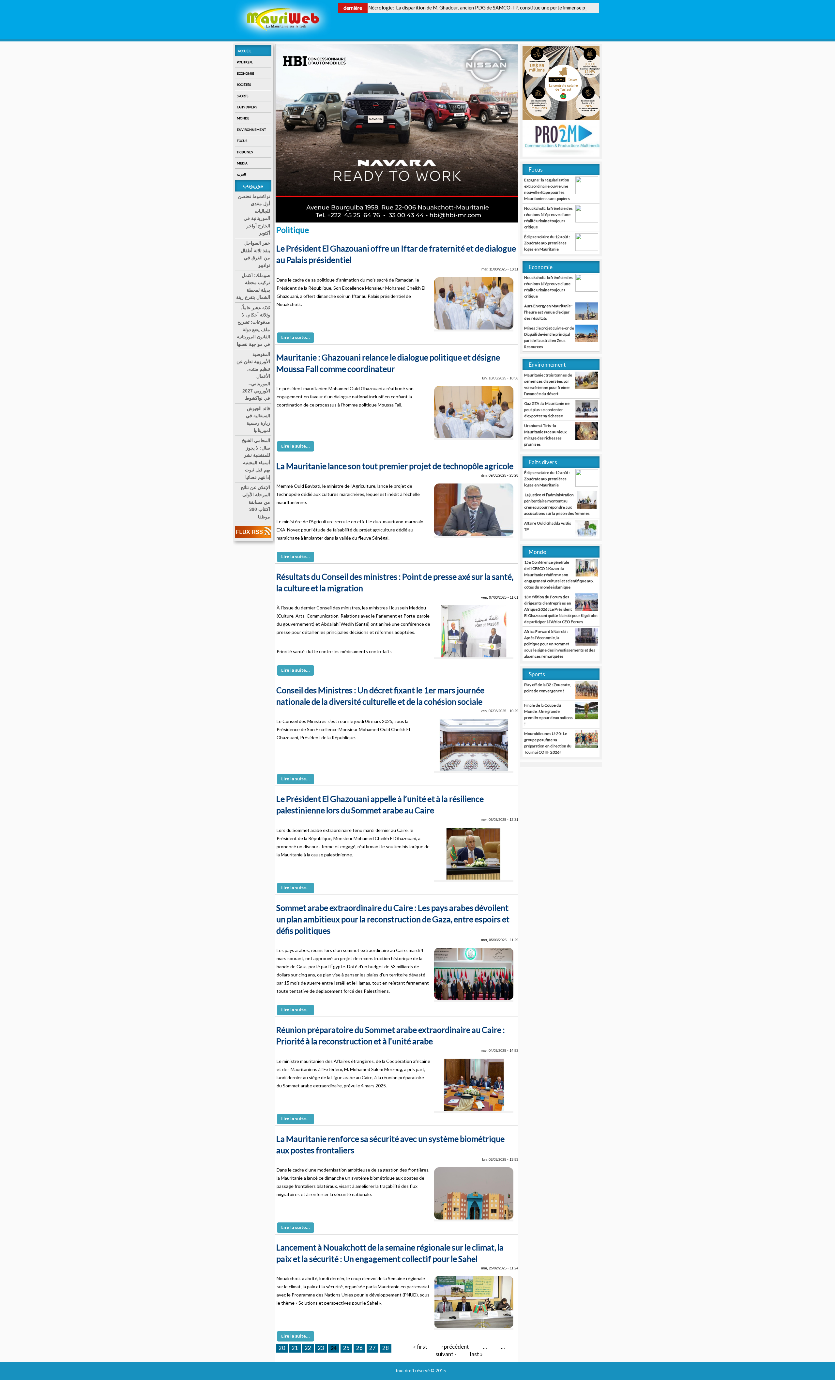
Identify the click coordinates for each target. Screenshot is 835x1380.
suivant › (445, 1354)
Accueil (244, 51)
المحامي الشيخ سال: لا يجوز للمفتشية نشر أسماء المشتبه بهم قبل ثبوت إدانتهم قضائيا (256, 459)
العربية (241, 174)
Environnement (251, 129)
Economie (245, 73)
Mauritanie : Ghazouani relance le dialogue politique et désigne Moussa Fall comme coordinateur (388, 363)
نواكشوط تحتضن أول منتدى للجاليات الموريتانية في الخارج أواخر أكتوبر (254, 215)
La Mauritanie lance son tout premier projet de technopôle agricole (394, 466)
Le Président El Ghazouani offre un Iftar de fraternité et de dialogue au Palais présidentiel (396, 254)
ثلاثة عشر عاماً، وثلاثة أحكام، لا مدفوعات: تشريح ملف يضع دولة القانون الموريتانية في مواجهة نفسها (253, 326)
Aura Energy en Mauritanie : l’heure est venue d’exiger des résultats (548, 312)
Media (242, 163)
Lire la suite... (295, 337)
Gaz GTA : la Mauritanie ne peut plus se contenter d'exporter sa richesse (546, 409)
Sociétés (244, 84)
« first (420, 1346)
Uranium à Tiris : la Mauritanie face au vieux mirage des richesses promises (545, 435)
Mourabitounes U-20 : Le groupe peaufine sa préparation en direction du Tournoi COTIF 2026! (547, 743)
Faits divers (247, 107)
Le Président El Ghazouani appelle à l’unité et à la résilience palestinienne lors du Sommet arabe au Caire (380, 804)
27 (372, 1347)
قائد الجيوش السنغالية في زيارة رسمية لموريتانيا (258, 419)
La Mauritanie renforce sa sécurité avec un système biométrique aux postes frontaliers (390, 1144)
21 (295, 1347)
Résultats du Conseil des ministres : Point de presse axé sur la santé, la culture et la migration (394, 582)
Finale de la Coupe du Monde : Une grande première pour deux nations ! (548, 714)
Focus (242, 141)
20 (282, 1347)
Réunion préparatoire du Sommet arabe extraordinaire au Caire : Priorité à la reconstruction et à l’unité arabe (390, 1035)
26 (359, 1347)
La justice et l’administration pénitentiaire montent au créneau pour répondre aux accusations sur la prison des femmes (557, 504)
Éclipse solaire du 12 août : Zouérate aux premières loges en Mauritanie (547, 243)
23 (321, 1347)
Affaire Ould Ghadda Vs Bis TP (547, 526)
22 (308, 1347)
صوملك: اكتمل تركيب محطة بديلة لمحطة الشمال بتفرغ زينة (253, 286)
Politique (245, 62)
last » (476, 1354)
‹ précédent (455, 1346)
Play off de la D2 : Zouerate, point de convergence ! (547, 687)
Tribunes (245, 152)
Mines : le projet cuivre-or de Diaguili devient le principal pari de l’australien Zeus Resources (549, 337)
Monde (243, 118)
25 (346, 1347)
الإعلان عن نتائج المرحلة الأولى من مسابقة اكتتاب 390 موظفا (255, 502)
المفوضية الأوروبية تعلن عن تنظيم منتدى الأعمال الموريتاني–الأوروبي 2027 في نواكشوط (253, 376)
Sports (242, 96)
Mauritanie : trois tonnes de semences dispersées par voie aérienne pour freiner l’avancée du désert (548, 384)
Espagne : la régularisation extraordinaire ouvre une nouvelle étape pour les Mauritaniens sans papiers (547, 189)
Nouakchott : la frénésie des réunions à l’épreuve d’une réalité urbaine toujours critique (548, 217)
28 (385, 1347)
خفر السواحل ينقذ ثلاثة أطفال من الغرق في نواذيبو (255, 254)
